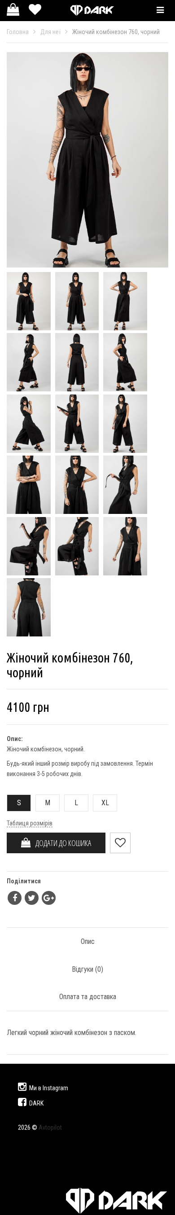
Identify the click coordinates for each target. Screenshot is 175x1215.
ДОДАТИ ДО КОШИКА (61, 843)
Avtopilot (50, 1127)
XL (105, 802)
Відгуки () (87, 969)
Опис (88, 941)
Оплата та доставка (87, 996)
